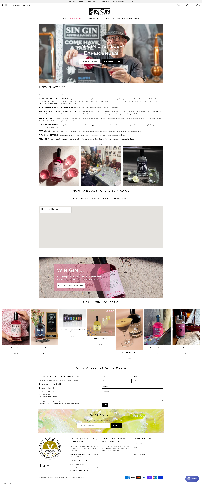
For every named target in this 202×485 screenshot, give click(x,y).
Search (181, 5)
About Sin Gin (93, 18)
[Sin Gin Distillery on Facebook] (2, 5)
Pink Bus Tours (125, 118)
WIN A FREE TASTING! (112, 61)
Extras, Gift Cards (118, 18)
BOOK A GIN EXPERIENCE (90, 61)
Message (105, 386)
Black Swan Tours (136, 118)
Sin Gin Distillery (49, 477)
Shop (65, 18)
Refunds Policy (138, 447)
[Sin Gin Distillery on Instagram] (6, 5)
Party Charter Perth (68, 121)
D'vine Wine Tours (149, 118)
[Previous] (6, 335)
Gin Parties (106, 18)
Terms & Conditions (139, 455)
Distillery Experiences (78, 18)
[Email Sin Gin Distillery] (9, 5)
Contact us (26, 5)
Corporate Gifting (132, 18)
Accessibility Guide (139, 443)
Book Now (101, 144)
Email (136, 376)
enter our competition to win (71, 285)
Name (104, 376)
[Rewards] (192, 479)
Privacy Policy (138, 451)
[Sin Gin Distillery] (99, 12)
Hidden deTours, (56, 121)
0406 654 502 (16, 5)
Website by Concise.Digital (63, 477)
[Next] (196, 335)
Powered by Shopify (78, 477)
